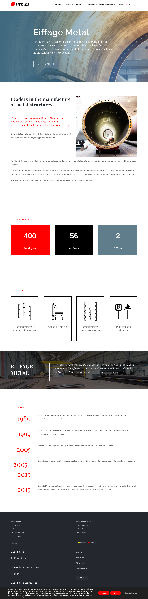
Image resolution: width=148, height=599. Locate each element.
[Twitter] (15, 558)
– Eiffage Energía (82, 525)
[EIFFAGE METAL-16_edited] (106, 97)
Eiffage (13, 521)
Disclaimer (80, 558)
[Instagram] (21, 558)
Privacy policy (81, 563)
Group (18, 521)
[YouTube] (18, 558)
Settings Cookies (131, 593)
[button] (134, 4)
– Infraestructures (17, 529)
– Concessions (16, 536)
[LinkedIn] (25, 558)
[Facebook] (11, 558)
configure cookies (14, 597)
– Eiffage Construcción (84, 529)
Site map (79, 552)
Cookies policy (81, 568)
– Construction (16, 525)
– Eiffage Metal (81, 532)
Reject (116, 593)
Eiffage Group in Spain (84, 521)
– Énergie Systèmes (18, 532)
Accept (104, 593)
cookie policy (55, 597)
